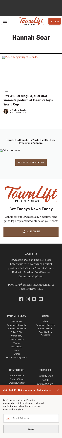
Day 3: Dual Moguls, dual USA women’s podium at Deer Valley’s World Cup (28, 100)
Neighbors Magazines (16, 357)
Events (17, 354)
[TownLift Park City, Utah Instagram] (28, 299)
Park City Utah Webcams (45, 333)
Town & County (17, 339)
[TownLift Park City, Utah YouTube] (41, 299)
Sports (6, 91)
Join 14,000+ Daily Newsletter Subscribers (27, 390)
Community (16, 336)
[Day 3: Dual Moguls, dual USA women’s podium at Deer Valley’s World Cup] (31, 72)
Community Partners (45, 325)
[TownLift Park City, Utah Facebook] (21, 299)
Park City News (16, 316)
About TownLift (45, 328)
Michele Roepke (19, 110)
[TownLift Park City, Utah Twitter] (34, 299)
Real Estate (16, 346)
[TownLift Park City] (31, 21)
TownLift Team (16, 379)
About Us (31, 254)
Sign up (31, 429)
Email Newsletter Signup (16, 384)
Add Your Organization (31, 162)
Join (56, 21)
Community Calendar (16, 325)
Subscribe (32, 231)
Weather (17, 343)
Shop (45, 321)
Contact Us (16, 370)
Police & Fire (16, 332)
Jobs (16, 350)
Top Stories (16, 321)
